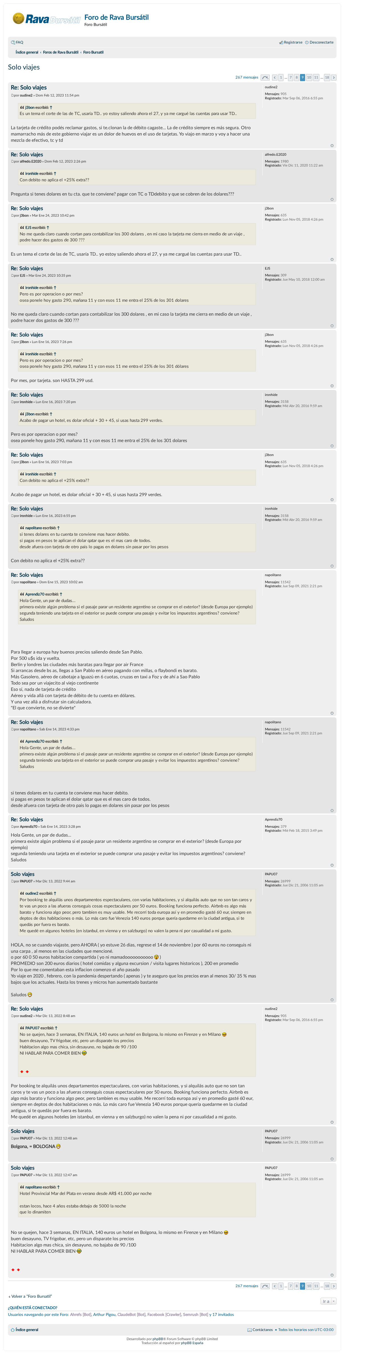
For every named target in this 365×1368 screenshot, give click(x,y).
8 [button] (297, 77)
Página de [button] (265, 78)
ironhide (31, 174)
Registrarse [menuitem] (293, 42)
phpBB (158, 1339)
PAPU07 (32, 1028)
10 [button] (309, 77)
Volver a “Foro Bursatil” (31, 1296)
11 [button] (316, 77)
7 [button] (291, 77)
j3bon (30, 108)
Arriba (332, 145)
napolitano (33, 528)
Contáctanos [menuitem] (263, 1330)
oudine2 (31, 893)
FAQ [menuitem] (19, 42)
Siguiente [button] (333, 78)
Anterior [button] (274, 78)
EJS (28, 228)
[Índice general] (46, 18)
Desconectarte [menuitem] (322, 42)
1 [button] (281, 77)
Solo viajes (24, 67)
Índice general (27, 1330)
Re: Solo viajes (29, 88)
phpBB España (192, 1343)
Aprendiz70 (34, 594)
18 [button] (327, 77)
